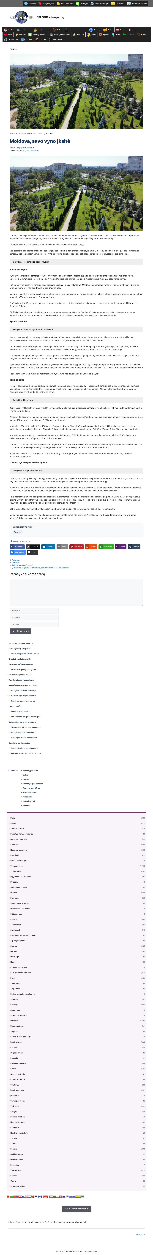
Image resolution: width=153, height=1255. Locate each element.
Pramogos (14, 898)
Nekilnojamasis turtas (62, 35)
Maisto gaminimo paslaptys (22, 994)
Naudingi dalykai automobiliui (21, 732)
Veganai (14, 1031)
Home (12, 133)
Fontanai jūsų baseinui (20, 711)
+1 (24, 150)
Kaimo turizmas (30, 792)
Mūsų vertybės (48, 4)
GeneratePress (90, 1251)
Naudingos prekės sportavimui (24, 738)
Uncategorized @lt (18, 839)
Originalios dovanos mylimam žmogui (25, 753)
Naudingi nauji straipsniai (19, 649)
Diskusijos (84, 4)
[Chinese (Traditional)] (17, 1196)
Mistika (13, 892)
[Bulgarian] (11, 1196)
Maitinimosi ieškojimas (20, 908)
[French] (42, 1196)
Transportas (15, 1170)
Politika (13, 1149)
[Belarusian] (8, 1196)
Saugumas (15, 1010)
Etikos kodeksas (67, 4)
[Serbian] (67, 1196)
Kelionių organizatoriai (33, 784)
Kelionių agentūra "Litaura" (22, 565)
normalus (34, 150)
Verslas (13, 1138)
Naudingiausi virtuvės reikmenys (22, 690)
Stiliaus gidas (16, 914)
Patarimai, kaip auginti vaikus (23, 935)
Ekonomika (15, 1127)
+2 (27, 150)
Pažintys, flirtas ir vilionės (21, 834)
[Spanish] (76, 1196)
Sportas (106, 35)
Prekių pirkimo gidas (19, 860)
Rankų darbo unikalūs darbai (23, 701)
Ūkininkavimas (16, 1159)
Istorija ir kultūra (17, 1079)
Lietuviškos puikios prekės (20, 675)
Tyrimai (13, 1143)
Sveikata (131, 35)
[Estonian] (36, 1196)
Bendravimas (26, 30)
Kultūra (110, 30)
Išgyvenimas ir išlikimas (20, 877)
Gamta (13, 1181)
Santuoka (80, 35)
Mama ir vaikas (137, 30)
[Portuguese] (61, 1196)
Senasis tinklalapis (102, 4)
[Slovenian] (73, 1196)
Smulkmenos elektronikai (19, 743)
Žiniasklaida (15, 871)
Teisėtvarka (15, 925)
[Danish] (26, 1196)
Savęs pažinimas (17, 1101)
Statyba (13, 1111)
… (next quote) (139, 1234)
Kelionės (26, 805)
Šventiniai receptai (18, 1015)
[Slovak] (70, 1196)
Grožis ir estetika (17, 1074)
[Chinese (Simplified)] (14, 1196)
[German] (45, 1196)
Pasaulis (14, 1058)
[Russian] (64, 1196)
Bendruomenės (43, 30)
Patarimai (14, 855)
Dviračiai (14, 882)
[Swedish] (79, 1196)
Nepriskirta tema (17, 1122)
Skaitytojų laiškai (17, 1186)
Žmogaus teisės (17, 1026)
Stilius (118, 35)
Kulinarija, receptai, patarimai (21, 643)
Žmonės (43, 39)
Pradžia (11, 30)
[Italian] (48, 1196)
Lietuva (123, 30)
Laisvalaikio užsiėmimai (78, 30)
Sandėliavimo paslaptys (20, 1037)
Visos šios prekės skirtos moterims (23, 685)
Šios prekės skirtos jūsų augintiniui (26, 727)
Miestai (26, 779)
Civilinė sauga (16, 1154)
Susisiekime (120, 4)
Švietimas (144, 35)
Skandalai (14, 1005)
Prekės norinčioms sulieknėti (21, 664)
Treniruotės (15, 983)
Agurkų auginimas (18, 941)
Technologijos (13, 39)
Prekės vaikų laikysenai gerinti (23, 669)
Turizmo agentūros (31, 788)
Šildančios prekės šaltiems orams (25, 654)
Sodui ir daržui (15, 706)
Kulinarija (97, 30)
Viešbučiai (27, 797)
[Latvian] (51, 1196)
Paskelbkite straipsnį (139, 4)
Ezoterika (14, 1165)
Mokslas (22, 35)
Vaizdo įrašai (57, 39)
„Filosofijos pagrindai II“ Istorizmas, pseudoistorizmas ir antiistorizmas (40, 568)
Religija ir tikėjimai (18, 1063)
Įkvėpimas (14, 1095)
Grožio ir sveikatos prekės (20, 659)
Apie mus (32, 4)
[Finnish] (39, 1196)
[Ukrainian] (82, 1196)
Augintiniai (15, 989)
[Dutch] (29, 1196)
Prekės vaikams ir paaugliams (21, 680)
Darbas (59, 30)
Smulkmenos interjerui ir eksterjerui (26, 717)
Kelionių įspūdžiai (30, 770)
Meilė (10, 35)
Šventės (14, 844)
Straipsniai (15, 930)
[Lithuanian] (54, 1196)
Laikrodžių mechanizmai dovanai (22, 722)
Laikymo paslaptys (18, 967)
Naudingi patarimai (40, 35)
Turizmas (29, 39)
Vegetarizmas (16, 1053)
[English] (33, 1196)
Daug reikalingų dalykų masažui (22, 696)
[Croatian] (20, 1196)
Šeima (93, 35)
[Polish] (57, 1196)
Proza (13, 978)
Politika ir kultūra (17, 1117)
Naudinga (14, 957)
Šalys (25, 775)
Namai (13, 962)
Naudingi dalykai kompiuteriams (24, 748)
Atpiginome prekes (18, 887)
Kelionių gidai (29, 801)
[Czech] (23, 1196)
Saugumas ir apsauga (19, 903)
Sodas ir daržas (17, 828)
